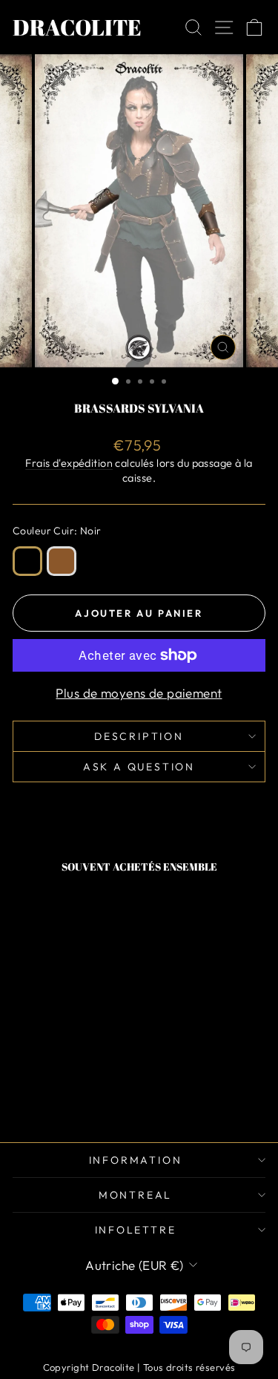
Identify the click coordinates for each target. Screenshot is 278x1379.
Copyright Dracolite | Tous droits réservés (139, 1367)
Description (139, 736)
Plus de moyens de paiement (139, 693)
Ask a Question (139, 766)
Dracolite (77, 27)
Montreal (135, 1195)
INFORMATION (135, 1160)
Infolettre (135, 1229)
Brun (61, 561)
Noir (27, 561)
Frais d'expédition (69, 463)
